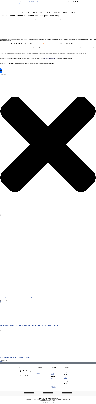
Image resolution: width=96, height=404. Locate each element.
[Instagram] (25, 375)
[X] (48, 70)
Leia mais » (2, 301)
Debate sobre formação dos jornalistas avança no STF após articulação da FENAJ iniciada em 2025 (30, 325)
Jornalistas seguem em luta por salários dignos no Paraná (17, 298)
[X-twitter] (21, 375)
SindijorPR (53, 367)
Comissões (53, 383)
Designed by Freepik (52, 402)
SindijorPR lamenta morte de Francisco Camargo (15, 358)
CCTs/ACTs (66, 374)
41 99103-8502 (54, 399)
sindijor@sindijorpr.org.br (66, 399)
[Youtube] (30, 375)
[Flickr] (27, 375)
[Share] (48, 72)
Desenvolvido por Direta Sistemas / (45, 402)
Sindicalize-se (67, 381)
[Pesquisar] (0, 214)
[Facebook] (48, 69)
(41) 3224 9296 (48, 399)
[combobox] (5, 74)
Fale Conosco (67, 383)
